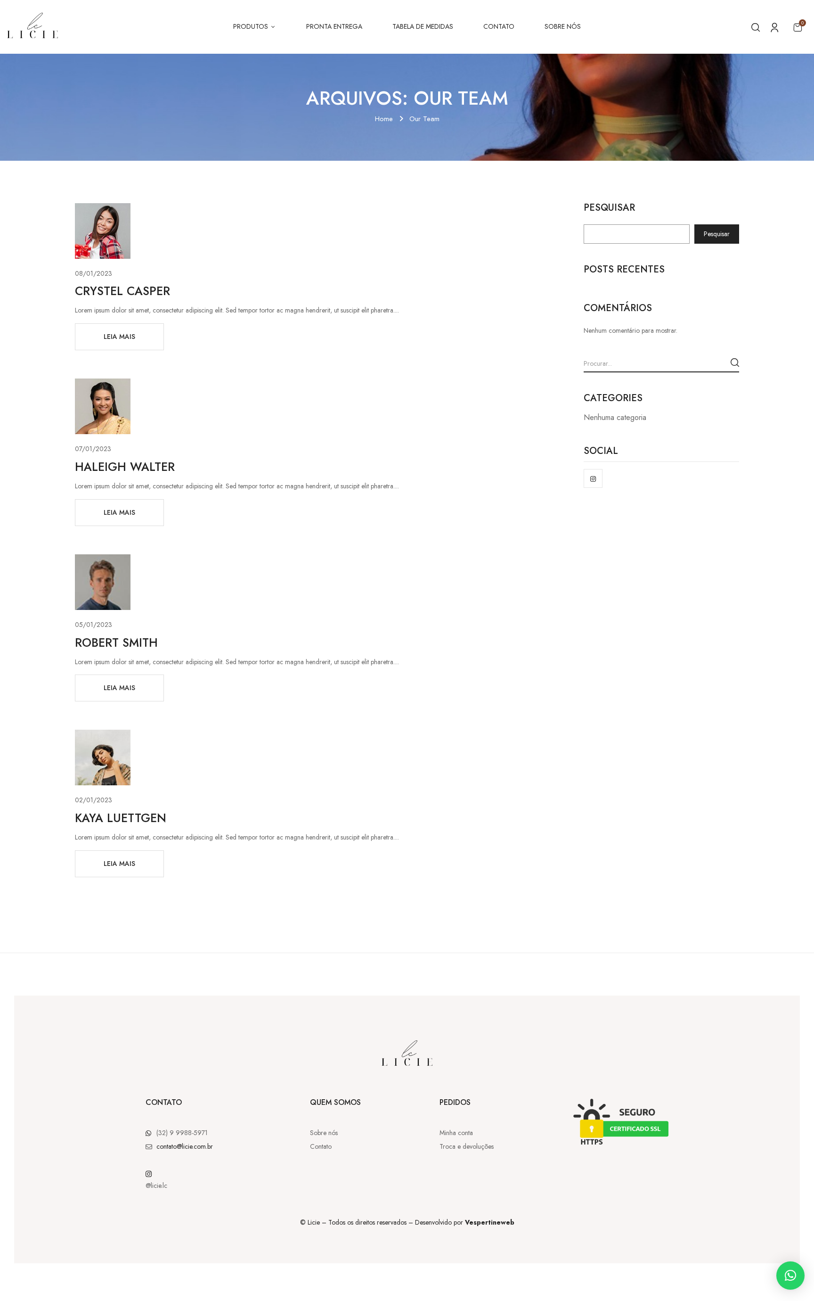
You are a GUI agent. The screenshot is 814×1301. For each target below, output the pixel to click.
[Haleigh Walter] (102, 383)
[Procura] (735, 362)
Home (384, 119)
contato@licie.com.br (184, 1146)
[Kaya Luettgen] (102, 735)
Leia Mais (119, 336)
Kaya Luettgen (120, 817)
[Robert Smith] (102, 559)
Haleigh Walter (125, 466)
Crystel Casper (122, 290)
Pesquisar (609, 208)
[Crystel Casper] (102, 208)
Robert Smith (116, 642)
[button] (797, 27)
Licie (314, 1222)
